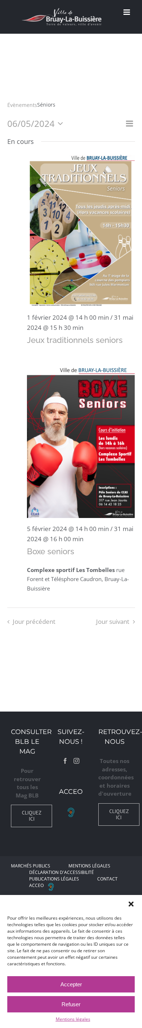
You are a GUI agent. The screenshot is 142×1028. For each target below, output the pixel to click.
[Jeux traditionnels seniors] (81, 230)
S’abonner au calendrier (71, 646)
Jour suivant (112, 621)
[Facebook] (65, 761)
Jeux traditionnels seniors (75, 340)
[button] (131, 904)
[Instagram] (76, 761)
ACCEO (36, 885)
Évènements (22, 104)
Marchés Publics (30, 866)
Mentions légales (73, 1019)
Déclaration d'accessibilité (61, 872)
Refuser (71, 1004)
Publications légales (54, 879)
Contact (107, 879)
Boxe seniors (50, 551)
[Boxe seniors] (81, 442)
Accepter (71, 984)
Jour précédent (34, 621)
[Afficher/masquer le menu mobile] (127, 12)
